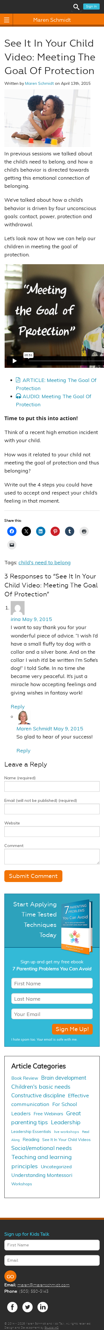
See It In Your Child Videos (66, 1139)
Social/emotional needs (41, 1147)
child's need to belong (44, 562)
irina (16, 619)
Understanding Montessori (41, 1175)
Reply (18, 706)
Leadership (66, 1122)
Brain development (63, 1077)
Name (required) (20, 777)
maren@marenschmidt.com (43, 1285)
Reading (31, 1139)
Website (12, 823)
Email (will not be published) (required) (40, 800)
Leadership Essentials (31, 1131)
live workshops (66, 1131)
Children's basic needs (40, 1086)
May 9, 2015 (37, 619)
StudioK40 (51, 1327)
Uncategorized (56, 1166)
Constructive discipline (38, 1095)
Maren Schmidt (52, 20)
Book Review (24, 1078)
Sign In (91, 6)
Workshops (21, 1183)
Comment (13, 845)
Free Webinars (48, 1113)
